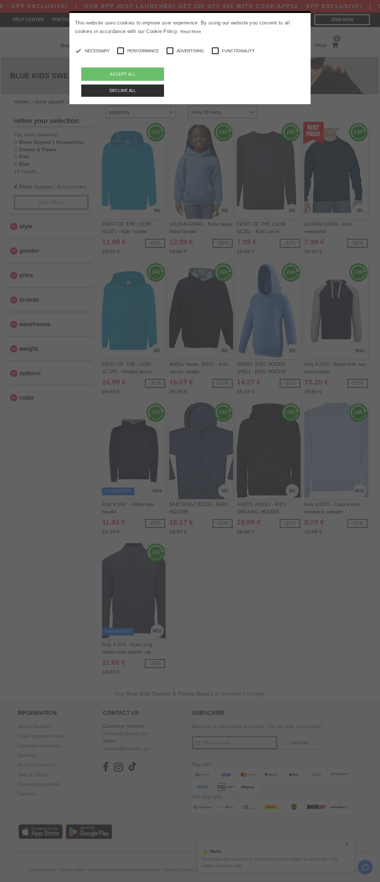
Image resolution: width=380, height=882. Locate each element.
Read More (191, 31)
